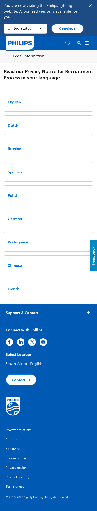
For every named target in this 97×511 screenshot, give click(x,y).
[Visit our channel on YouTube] (43, 342)
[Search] (79, 43)
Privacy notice (16, 467)
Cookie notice (16, 458)
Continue (67, 28)
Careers (11, 439)
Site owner (14, 449)
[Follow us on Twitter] (32, 342)
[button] (93, 255)
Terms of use (15, 486)
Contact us (21, 380)
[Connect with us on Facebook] (9, 342)
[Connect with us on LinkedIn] (20, 342)
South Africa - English (24, 364)
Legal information (28, 56)
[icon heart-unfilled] (68, 43)
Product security (17, 477)
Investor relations (19, 430)
